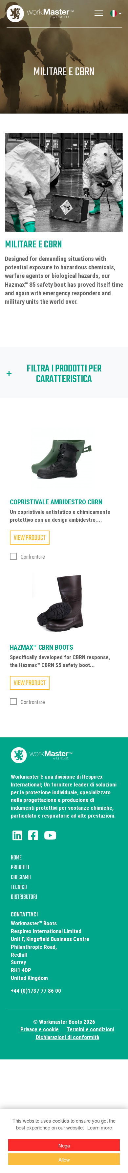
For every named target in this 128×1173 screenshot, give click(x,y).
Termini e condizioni (90, 1029)
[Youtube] (50, 835)
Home (16, 858)
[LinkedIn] (17, 835)
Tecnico (19, 887)
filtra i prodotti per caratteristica (64, 374)
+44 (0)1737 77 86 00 (36, 990)
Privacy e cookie (39, 1029)
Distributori (24, 897)
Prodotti (20, 868)
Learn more (99, 1127)
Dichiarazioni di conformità (67, 1037)
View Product (30, 538)
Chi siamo (21, 877)
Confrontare (32, 557)
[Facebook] (33, 835)
